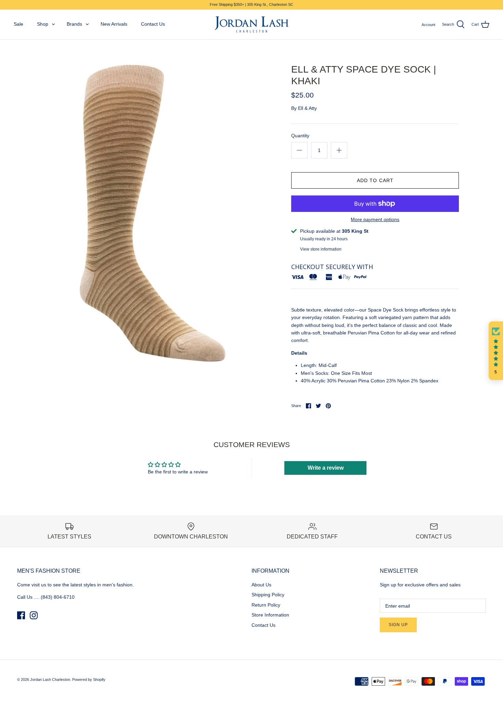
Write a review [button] (326, 468)
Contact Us (153, 24)
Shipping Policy (268, 594)
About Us (261, 584)
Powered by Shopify (88, 679)
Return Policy (266, 605)
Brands (74, 24)
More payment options (375, 219)
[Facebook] (21, 615)
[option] (151, 214)
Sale (18, 24)
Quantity (300, 135)
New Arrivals (114, 24)
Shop (42, 24)
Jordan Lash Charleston (50, 679)
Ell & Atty (307, 108)
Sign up (398, 624)
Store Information (270, 615)
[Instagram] (34, 615)
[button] (496, 350)
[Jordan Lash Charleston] (251, 24)
